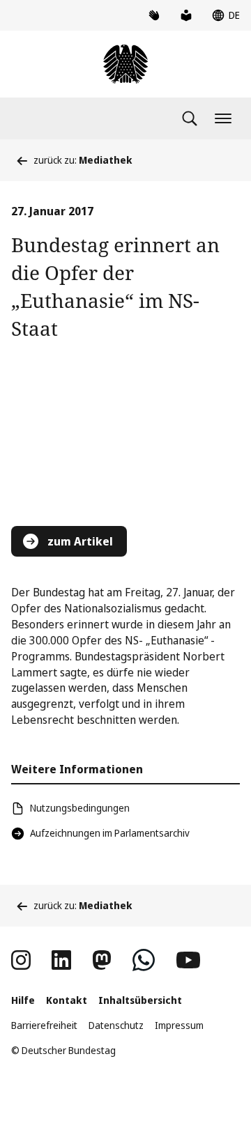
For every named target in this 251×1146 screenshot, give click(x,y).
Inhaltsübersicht (140, 1000)
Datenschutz (116, 1025)
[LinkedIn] (61, 960)
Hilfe (23, 1000)
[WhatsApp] (143, 960)
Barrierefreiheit (44, 1025)
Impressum (179, 1025)
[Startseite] (125, 64)
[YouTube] (188, 960)
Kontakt (66, 1000)
